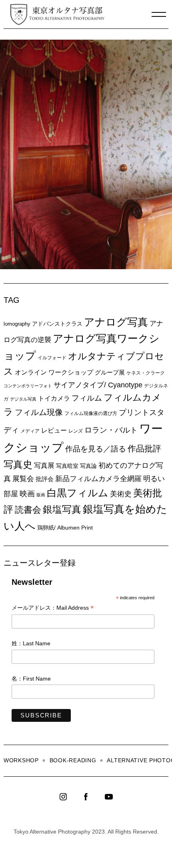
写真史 (18, 464)
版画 (40, 494)
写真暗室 (67, 466)
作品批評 (144, 448)
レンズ (75, 431)
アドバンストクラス (57, 323)
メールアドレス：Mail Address (53, 608)
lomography (17, 324)
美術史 (121, 494)
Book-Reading (73, 760)
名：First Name (31, 678)
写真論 (88, 466)
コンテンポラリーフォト (28, 385)
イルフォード (52, 358)
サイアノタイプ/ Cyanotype (98, 385)
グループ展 (110, 372)
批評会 (45, 478)
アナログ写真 (116, 322)
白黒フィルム (77, 492)
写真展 (44, 465)
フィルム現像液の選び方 (90, 413)
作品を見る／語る (95, 448)
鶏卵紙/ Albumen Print (65, 527)
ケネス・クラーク (145, 373)
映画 (27, 493)
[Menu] (158, 14)
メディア (30, 430)
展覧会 (23, 479)
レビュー (54, 430)
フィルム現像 (39, 412)
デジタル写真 (23, 399)
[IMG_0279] (88, 267)
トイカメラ (54, 398)
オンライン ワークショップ (54, 372)
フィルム (87, 398)
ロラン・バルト (111, 430)
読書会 (28, 510)
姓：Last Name (31, 643)
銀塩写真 (62, 509)
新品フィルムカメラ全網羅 (98, 478)
